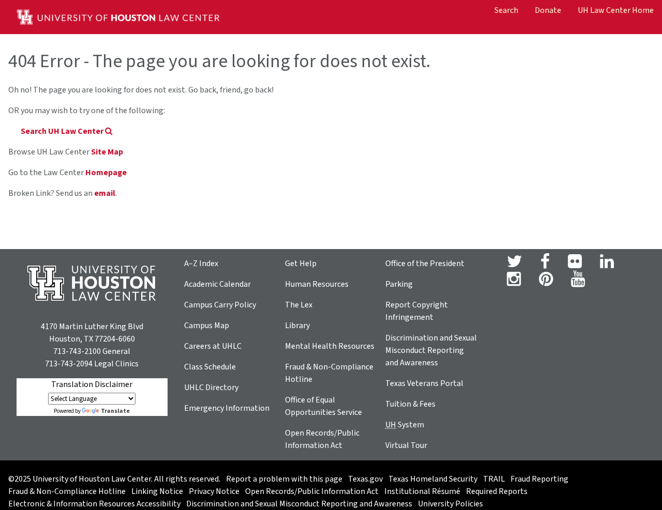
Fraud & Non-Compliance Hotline (67, 491)
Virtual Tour (406, 445)
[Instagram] (514, 282)
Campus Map (206, 325)
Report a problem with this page (284, 479)
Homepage (106, 172)
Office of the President (424, 263)
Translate (115, 411)
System (404, 424)
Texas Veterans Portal (424, 383)
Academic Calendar (217, 284)
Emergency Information (226, 408)
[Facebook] (545, 264)
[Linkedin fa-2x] (607, 264)
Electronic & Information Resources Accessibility (94, 503)
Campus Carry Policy (220, 305)
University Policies (450, 503)
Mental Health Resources (329, 346)
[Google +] (575, 264)
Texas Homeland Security (432, 479)
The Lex (298, 305)
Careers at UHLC (213, 346)
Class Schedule (210, 367)
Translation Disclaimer (91, 384)
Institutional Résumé (422, 491)
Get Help (301, 263)
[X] (515, 264)
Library (297, 325)
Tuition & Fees (410, 404)
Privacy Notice (214, 491)
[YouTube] (578, 282)
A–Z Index (201, 263)
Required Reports (497, 491)
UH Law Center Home (616, 10)
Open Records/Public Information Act (312, 491)
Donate (548, 10)
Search (506, 10)
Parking (399, 284)
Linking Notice (157, 491)
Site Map (107, 152)
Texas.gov (365, 479)
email (104, 193)
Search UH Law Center (63, 131)
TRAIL (494, 479)
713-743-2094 (69, 363)
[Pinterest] (546, 282)
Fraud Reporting (539, 479)
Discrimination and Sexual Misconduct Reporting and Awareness (431, 350)
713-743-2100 (77, 351)
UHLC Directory (211, 387)
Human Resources (317, 284)
